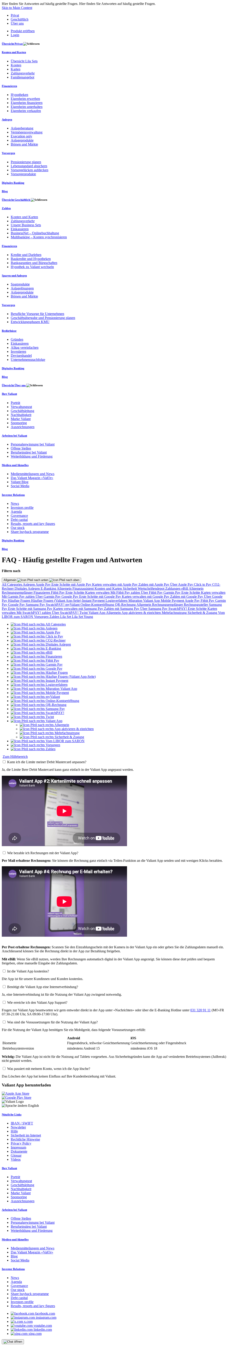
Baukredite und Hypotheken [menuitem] (31, 259)
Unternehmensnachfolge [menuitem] (28, 359)
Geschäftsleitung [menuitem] (22, 411)
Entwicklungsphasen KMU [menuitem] (30, 322)
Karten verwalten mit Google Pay (146, 596)
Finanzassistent (83, 588)
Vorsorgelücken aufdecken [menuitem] (29, 170)
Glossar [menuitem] (16, 1155)
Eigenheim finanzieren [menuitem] (26, 103)
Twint (84, 613)
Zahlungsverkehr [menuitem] (23, 73)
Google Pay (70, 596)
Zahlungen (173, 588)
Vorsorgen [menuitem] (8, 153)
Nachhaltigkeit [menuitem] (21, 415)
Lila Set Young (82, 617)
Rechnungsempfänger (18, 592)
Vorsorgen (41, 617)
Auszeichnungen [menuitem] (22, 427)
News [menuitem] (15, 503)
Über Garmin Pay (48, 596)
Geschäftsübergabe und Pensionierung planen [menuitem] (43, 318)
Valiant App (97, 613)
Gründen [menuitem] (17, 339)
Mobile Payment (173, 600)
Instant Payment (94, 600)
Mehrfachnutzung (175, 613)
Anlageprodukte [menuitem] (22, 140)
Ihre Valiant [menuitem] (9, 393)
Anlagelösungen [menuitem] (22, 288)
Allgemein (10, 580)
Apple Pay (43, 584)
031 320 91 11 (200, 1010)
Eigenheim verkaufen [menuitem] (26, 111)
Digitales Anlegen (28, 588)
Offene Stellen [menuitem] (21, 448)
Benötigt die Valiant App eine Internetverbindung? (42, 987)
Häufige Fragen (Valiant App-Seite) (56, 600)
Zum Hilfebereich (15, 757)
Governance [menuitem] (19, 516)
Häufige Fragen (19, 600)
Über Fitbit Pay (152, 592)
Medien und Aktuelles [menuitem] (15, 465)
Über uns (17, 23)
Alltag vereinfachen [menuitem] (24, 347)
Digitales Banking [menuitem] (13, 182)
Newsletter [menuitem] (18, 1127)
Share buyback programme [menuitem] (30, 532)
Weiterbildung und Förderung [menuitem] (32, 456)
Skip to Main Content (17, 8)
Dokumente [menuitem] (19, 1151)
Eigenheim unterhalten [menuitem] (26, 107)
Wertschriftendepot (151, 588)
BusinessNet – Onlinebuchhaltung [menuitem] (35, 233)
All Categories (12, 584)
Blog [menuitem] (5, 191)
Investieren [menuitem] (18, 351)
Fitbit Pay (58, 592)
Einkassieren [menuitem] (20, 229)
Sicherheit (130, 588)
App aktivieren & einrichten (141, 613)
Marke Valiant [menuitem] (21, 419)
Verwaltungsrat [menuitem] (21, 407)
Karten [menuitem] (15, 69)
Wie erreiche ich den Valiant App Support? (37, 1002)
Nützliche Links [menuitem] (11, 1114)
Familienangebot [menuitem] (22, 77)
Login (15, 35)
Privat (15, 15)
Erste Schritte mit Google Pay (100, 596)
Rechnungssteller (196, 604)
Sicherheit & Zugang (203, 613)
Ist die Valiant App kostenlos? (28, 971)
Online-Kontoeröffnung (98, 604)
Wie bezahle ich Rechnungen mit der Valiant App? (42, 853)
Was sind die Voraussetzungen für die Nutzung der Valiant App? (52, 1022)
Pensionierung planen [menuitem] (26, 162)
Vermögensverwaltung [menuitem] (26, 132)
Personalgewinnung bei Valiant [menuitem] (33, 444)
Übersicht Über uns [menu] (14, 385)
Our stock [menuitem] (18, 528)
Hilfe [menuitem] (14, 1131)
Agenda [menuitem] (16, 511)
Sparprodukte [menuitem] (20, 284)
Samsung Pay (36, 604)
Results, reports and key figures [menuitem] (33, 524)
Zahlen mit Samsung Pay (122, 609)
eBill (185, 588)
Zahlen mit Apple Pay (154, 584)
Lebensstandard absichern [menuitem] (29, 166)
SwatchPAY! (55, 604)
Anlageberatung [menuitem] (22, 128)
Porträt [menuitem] (15, 403)
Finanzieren (42, 592)
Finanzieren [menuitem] (9, 86)
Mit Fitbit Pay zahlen (125, 592)
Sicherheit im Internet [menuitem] (26, 1135)
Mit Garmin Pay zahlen (19, 596)
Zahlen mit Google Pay (187, 596)
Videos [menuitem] (16, 1159)
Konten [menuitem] (16, 65)
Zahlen (54, 617)
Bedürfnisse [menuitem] (9, 330)
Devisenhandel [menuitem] (21, 355)
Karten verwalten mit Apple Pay (115, 584)
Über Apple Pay (182, 584)
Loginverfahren (117, 600)
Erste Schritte (75, 592)
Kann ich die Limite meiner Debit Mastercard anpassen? (46, 762)
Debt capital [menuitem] (19, 520)
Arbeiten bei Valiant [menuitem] (14, 435)
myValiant (73, 604)
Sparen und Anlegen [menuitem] (14, 275)
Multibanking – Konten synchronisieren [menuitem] (39, 237)
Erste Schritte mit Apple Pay (71, 584)
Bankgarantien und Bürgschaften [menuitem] (34, 263)
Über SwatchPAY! (65, 613)
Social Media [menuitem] (20, 486)
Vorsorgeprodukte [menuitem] (23, 174)
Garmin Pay (172, 592)
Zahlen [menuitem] (6, 208)
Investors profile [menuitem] (22, 507)
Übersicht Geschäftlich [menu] (16, 199)
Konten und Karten (109, 588)
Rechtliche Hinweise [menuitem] (25, 1139)
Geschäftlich (19, 19)
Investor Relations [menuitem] (13, 495)
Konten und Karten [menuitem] (14, 52)
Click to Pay (203, 584)
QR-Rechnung (125, 604)
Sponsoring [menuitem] (19, 423)
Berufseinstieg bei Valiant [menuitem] (29, 452)
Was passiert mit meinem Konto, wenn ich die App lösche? (48, 1069)
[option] (38, 624)
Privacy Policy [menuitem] (21, 1143)
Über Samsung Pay (154, 609)
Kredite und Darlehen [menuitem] (26, 255)
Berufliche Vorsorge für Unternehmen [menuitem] (37, 314)
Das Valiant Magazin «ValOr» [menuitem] (32, 478)
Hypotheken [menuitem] (19, 95)
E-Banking (49, 588)
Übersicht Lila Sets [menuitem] (24, 61)
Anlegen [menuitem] (7, 119)
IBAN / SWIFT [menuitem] (22, 1123)
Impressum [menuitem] (18, 1147)
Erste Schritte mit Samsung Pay (30, 609)
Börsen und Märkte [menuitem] (24, 144)
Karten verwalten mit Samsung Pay (78, 609)
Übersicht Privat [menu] (12, 43)
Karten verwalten (97, 592)
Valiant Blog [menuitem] (19, 482)
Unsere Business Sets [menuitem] (26, 225)
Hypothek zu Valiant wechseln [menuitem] (32, 267)
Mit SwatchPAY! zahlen (34, 613)
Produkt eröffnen (23, 31)
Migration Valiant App (144, 600)
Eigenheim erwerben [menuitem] (25, 99)
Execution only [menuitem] (21, 136)
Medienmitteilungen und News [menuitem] (32, 474)
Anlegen (29, 584)
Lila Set (66, 617)
